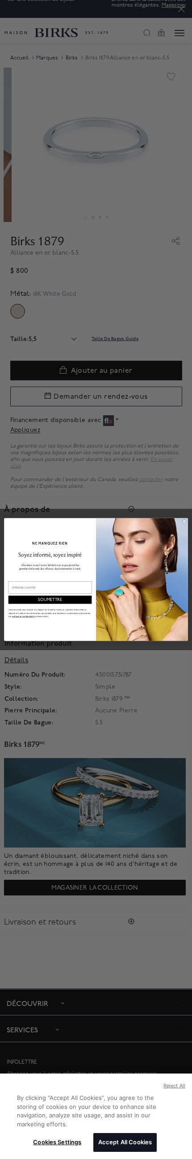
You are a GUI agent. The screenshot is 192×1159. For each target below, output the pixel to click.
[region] (96, 1116)
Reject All (174, 1085)
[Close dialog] (184, 522)
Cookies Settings (57, 1142)
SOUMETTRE (50, 599)
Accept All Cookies (125, 1142)
